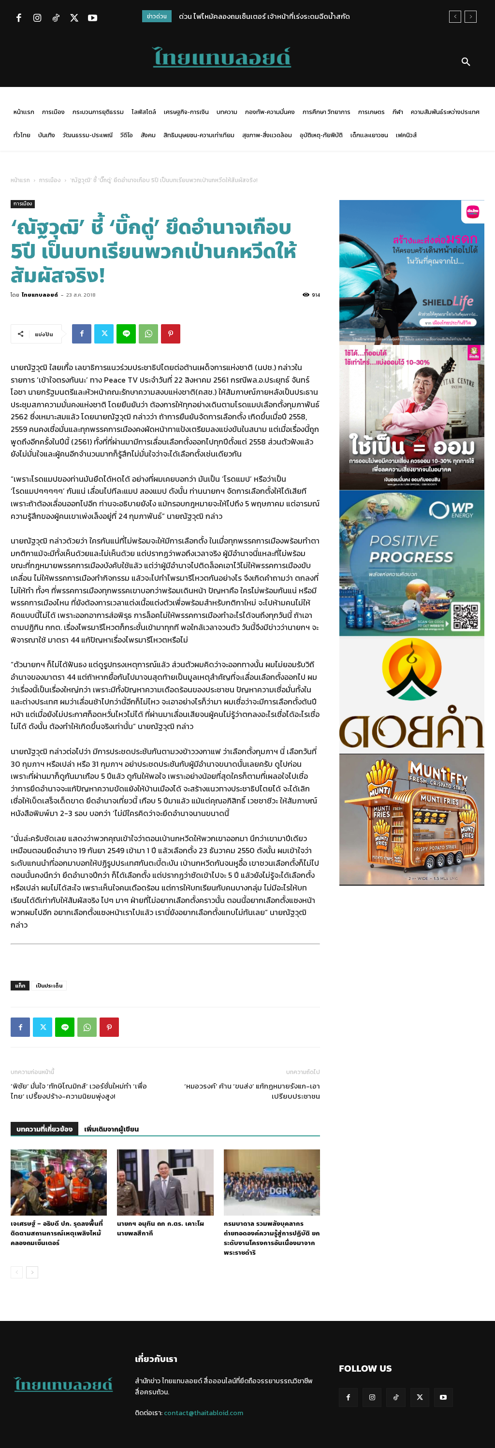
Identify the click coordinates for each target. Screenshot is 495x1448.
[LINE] (126, 334)
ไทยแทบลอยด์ (40, 295)
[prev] (455, 17)
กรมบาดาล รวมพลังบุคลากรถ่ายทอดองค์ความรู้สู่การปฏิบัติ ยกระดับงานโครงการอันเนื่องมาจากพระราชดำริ (272, 1238)
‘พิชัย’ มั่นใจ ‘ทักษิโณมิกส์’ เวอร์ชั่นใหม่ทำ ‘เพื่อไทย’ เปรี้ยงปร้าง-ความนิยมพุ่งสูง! (79, 1091)
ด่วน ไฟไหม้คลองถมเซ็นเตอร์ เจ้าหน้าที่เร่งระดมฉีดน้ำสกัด (264, 16)
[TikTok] (55, 19)
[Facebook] (19, 19)
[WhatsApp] (148, 334)
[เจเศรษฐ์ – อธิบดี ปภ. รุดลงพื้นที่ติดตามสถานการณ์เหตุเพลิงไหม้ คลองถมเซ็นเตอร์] (59, 1182)
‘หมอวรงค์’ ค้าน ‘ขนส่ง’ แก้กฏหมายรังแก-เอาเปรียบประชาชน (252, 1091)
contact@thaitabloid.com (203, 1413)
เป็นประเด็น (49, 985)
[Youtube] (92, 19)
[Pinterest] (170, 334)
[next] (471, 17)
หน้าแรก (20, 180)
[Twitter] (74, 19)
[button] (466, 62)
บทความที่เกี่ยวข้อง (44, 1129)
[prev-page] (17, 1272)
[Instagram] (37, 19)
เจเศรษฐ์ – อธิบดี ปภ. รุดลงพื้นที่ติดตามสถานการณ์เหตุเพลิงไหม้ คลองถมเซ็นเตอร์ (57, 1233)
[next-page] (32, 1272)
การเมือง (50, 180)
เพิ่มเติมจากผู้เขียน (111, 1129)
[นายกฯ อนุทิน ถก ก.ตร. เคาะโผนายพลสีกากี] (165, 1182)
